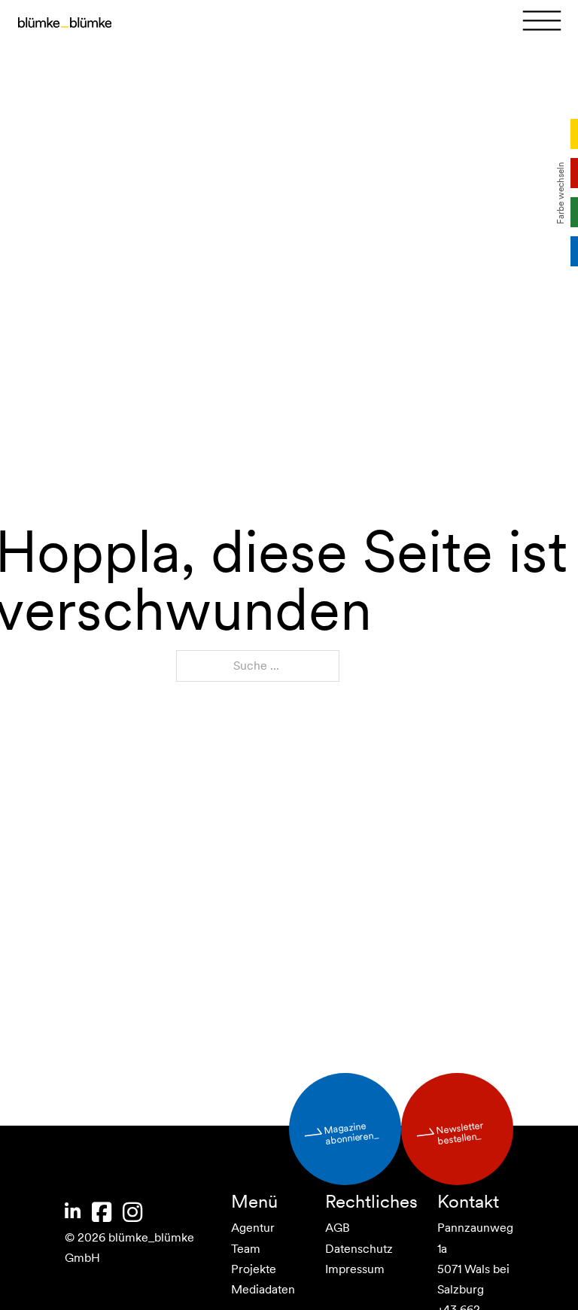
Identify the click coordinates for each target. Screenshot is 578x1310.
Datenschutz (363, 1249)
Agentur (257, 1227)
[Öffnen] (542, 22)
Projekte (258, 1269)
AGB (342, 1227)
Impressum (359, 1269)
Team (250, 1249)
